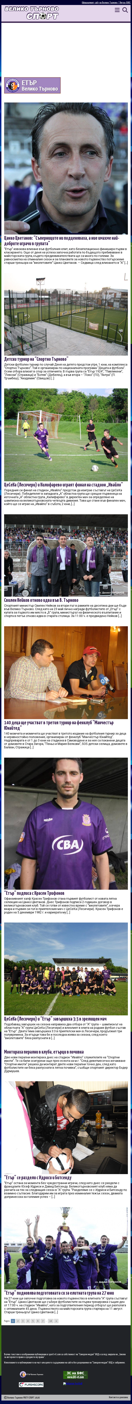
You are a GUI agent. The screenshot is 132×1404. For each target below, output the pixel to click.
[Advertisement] (66, 49)
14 (51, 1321)
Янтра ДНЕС (125, 2)
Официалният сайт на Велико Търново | (101, 2)
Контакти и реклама (118, 1397)
